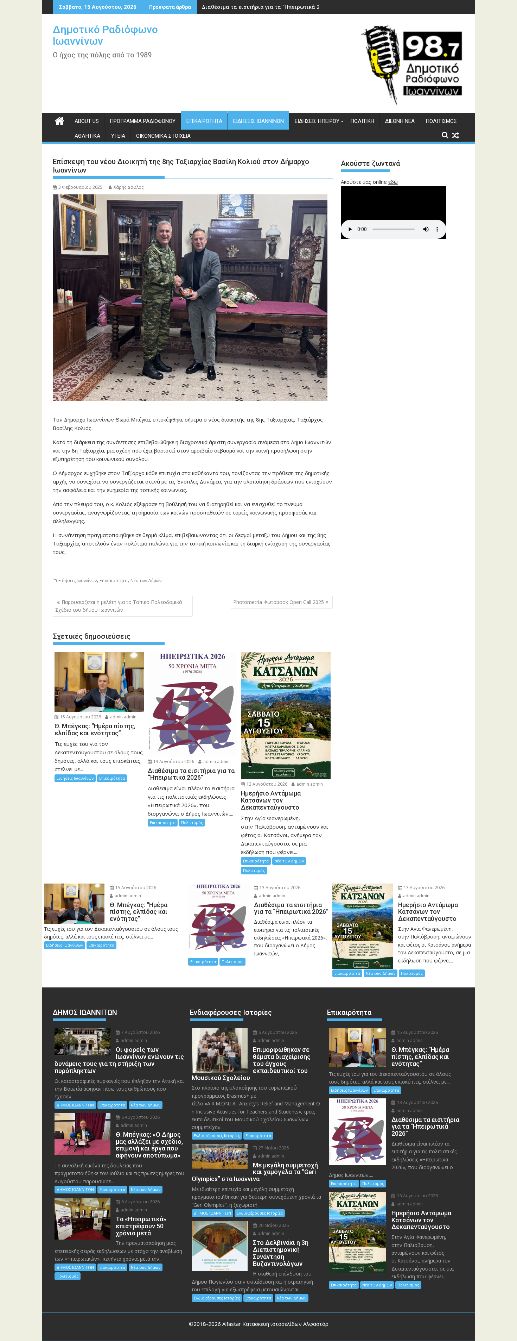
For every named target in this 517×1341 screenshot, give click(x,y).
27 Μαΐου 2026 (273, 1148)
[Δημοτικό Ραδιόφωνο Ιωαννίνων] (59, 120)
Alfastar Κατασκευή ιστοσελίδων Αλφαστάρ (275, 1323)
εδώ (393, 181)
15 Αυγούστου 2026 (80, 717)
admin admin (122, 717)
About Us (87, 121)
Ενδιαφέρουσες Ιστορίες (217, 1135)
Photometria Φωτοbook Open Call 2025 (278, 602)
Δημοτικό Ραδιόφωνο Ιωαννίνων (105, 35)
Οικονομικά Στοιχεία (163, 136)
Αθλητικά (87, 136)
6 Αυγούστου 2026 (140, 1117)
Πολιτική (362, 121)
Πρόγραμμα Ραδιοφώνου (142, 121)
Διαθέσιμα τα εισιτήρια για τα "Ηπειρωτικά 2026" (266, 7)
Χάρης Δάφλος (128, 187)
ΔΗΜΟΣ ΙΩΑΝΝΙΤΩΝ (75, 1105)
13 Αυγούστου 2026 (173, 762)
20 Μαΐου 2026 (273, 1225)
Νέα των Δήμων (145, 581)
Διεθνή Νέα (400, 121)
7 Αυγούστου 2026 (140, 1032)
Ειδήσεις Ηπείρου (317, 121)
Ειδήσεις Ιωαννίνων (258, 121)
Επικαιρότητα (204, 121)
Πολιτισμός (441, 121)
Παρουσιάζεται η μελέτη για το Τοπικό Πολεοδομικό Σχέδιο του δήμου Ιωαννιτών (118, 606)
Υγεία (118, 136)
